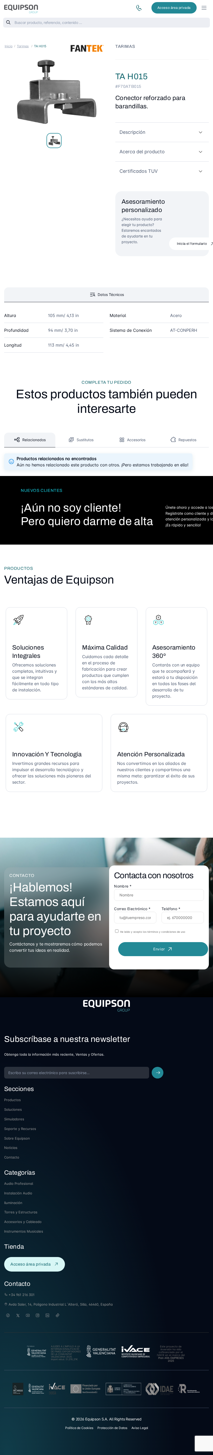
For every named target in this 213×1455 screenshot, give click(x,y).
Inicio (8, 46)
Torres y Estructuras (20, 1212)
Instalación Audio (18, 1193)
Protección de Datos (112, 1428)
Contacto (11, 1157)
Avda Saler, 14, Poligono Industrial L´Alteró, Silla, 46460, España (60, 1304)
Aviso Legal (139, 1428)
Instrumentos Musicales (23, 1231)
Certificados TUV (138, 171)
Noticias (10, 1148)
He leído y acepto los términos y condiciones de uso (152, 931)
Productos (12, 1100)
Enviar (159, 949)
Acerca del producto (142, 151)
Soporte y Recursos (20, 1129)
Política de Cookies (79, 1428)
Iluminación (13, 1203)
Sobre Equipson (17, 1138)
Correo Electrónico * (132, 909)
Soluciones (13, 1109)
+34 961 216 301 (21, 1295)
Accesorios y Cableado (23, 1222)
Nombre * (122, 886)
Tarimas (23, 46)
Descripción (132, 132)
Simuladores (14, 1119)
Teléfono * (171, 909)
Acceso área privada (174, 8)
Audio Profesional (18, 1183)
